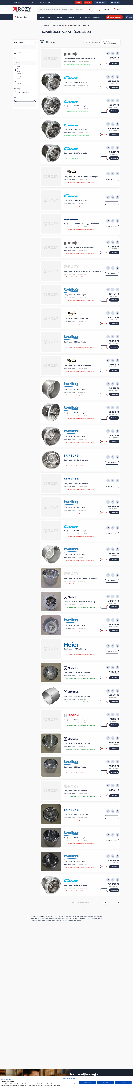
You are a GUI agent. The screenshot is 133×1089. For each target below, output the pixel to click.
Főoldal (41, 17)
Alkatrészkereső (116, 17)
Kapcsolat (71, 17)
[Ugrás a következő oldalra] (118, 903)
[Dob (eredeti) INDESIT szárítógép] (51, 318)
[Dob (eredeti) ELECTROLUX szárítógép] (51, 672)
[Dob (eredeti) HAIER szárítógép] (51, 649)
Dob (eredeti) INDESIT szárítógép (76, 318)
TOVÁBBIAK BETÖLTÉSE (80, 903)
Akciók (49, 17)
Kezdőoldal (47, 25)
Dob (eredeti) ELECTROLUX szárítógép (77, 673)
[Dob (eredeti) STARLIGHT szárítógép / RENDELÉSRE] (51, 271)
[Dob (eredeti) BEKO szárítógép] (51, 294)
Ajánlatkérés (111, 179)
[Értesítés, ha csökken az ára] (117, 53)
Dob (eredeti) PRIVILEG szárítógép (76, 791)
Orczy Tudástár (85, 17)
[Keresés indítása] (90, 9)
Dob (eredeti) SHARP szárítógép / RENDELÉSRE (80, 578)
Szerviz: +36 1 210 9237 (44, 2)
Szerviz (87, 2)
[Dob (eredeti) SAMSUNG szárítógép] (51, 460)
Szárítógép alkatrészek (60, 25)
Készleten (19, 53)
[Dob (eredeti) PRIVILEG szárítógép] (51, 790)
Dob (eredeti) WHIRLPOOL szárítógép (77, 366)
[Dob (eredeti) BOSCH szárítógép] (51, 719)
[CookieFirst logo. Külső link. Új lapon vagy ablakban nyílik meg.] (6, 1080)
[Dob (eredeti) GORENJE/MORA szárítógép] (51, 247)
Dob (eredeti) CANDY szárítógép (75, 82)
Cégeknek (96, 17)
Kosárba (114, 64)
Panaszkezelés (100, 2)
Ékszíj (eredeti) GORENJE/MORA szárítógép (79, 59)
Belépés (106, 9)
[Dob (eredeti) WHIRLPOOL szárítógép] (51, 365)
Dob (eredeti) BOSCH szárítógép (75, 720)
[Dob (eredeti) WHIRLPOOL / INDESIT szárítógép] (51, 176)
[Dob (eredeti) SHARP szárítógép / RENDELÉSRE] (51, 578)
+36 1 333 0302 (30, 2)
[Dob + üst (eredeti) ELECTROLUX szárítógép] (51, 601)
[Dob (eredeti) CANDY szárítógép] (51, 82)
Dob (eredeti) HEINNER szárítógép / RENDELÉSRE (81, 224)
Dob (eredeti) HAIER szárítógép (75, 649)
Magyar (116, 2)
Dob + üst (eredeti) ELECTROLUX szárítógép (79, 602)
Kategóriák (22, 17)
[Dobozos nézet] (47, 42)
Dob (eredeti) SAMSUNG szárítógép (76, 460)
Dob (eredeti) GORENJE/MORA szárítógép (79, 247)
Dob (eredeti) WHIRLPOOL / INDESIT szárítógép (81, 177)
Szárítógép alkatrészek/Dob (79, 25)
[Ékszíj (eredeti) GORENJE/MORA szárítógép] (51, 58)
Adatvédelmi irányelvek (69, 1078)
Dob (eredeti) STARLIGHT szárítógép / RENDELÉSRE (82, 271)
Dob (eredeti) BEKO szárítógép (75, 295)
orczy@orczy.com (17, 2)
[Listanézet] (42, 42)
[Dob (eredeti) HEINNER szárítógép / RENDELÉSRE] (51, 224)
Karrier (78, 2)
